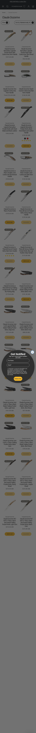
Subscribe (18, 379)
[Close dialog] (32, 352)
